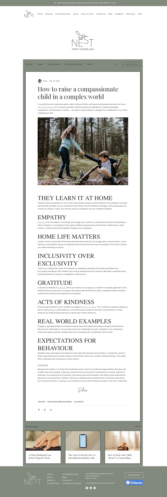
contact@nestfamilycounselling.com (100, 483)
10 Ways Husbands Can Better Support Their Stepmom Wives (40, 456)
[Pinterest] (87, 488)
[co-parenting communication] (82, 441)
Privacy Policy (53, 483)
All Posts (28, 64)
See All (137, 426)
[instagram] (94, 488)
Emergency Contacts (68, 483)
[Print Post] (51, 410)
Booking (51, 480)
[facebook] (90, 488)
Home (50, 474)
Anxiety (40, 64)
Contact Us (67, 480)
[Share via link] (45, 410)
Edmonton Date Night (73, 64)
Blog (64, 477)
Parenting (41, 401)
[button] (116, 64)
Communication (54, 64)
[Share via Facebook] (39, 410)
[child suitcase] (122, 441)
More (89, 64)
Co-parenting (79, 401)
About (50, 477)
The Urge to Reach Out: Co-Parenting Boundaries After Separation (82, 456)
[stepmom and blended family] (43, 441)
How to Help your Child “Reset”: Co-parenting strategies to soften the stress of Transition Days (120, 456)
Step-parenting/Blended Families (59, 401)
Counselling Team (68, 474)
